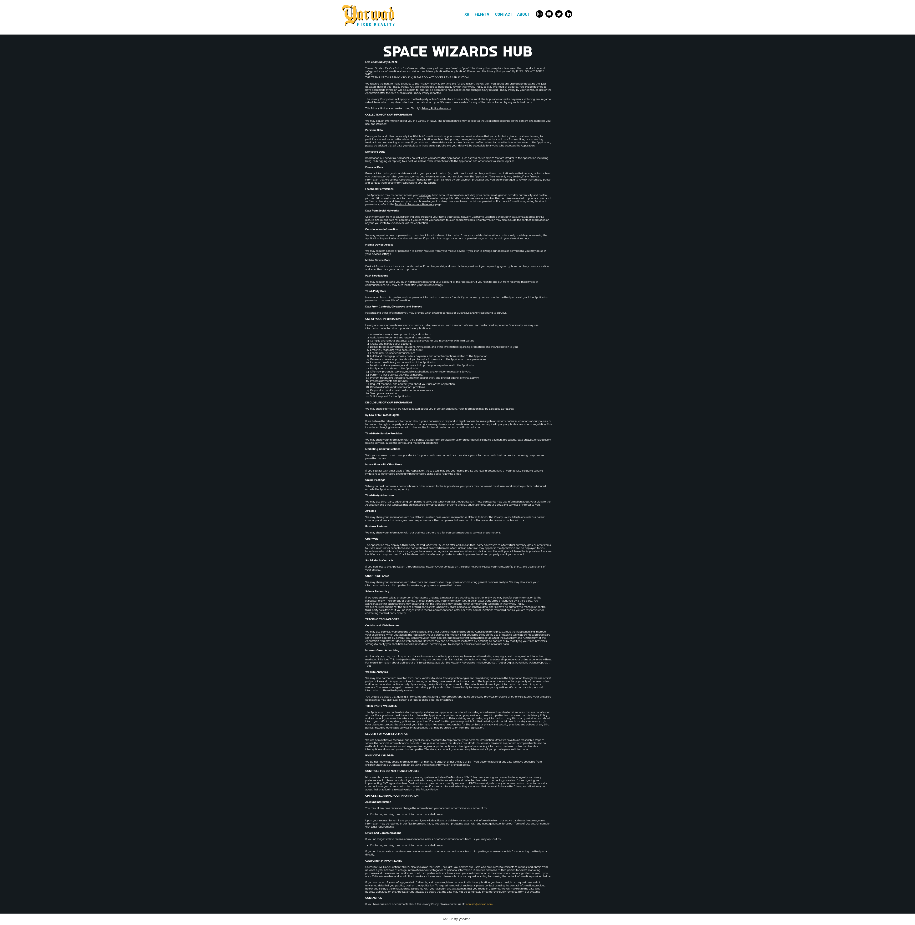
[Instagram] (539, 14)
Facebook (425, 195)
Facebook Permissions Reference (414, 204)
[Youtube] (549, 14)
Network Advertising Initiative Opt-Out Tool (477, 662)
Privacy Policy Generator (436, 108)
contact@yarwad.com (479, 904)
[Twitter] (559, 14)
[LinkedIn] (568, 14)
